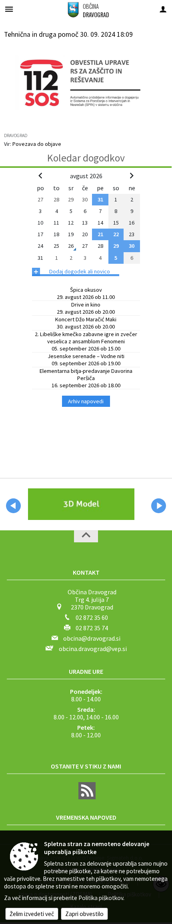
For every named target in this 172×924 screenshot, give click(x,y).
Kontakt (86, 572)
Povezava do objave (36, 143)
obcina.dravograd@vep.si (93, 649)
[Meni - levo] (9, 9)
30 (131, 245)
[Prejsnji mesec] (40, 175)
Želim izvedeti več (32, 914)
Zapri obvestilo (84, 914)
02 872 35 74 (92, 628)
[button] (13, 505)
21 (100, 234)
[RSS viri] (86, 797)
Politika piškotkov (100, 898)
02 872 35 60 (92, 617)
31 (100, 199)
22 (116, 234)
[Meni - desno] (163, 9)
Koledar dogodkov (86, 157)
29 (116, 245)
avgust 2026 (86, 176)
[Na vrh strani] (86, 536)
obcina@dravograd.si (91, 638)
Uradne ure (86, 671)
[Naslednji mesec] (131, 175)
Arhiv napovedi (86, 401)
